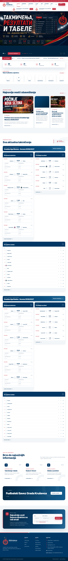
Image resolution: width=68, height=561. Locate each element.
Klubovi (37, 4)
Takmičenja (24, 4)
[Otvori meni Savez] (53, 4)
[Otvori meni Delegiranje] (34, 4)
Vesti (42, 4)
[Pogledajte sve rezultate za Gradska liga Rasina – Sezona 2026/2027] (63, 305)
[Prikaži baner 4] (29, 53)
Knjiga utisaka (38, 550)
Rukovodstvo (38, 542)
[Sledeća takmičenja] (64, 9)
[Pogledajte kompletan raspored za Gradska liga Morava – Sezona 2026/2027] (31, 155)
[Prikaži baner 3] (26, 53)
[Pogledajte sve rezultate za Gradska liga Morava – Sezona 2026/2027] (63, 155)
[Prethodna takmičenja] (4, 9)
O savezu (37, 540)
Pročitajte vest (7, 125)
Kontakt (60, 4)
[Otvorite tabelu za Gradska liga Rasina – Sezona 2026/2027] (63, 394)
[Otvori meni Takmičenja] (27, 4)
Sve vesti (61, 58)
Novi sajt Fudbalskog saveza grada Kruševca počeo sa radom (57, 114)
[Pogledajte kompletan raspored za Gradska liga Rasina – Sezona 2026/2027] (31, 305)
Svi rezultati (38, 192)
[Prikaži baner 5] (31, 53)
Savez (52, 4)
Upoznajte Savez (55, 493)
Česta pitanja (38, 548)
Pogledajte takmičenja (13, 53)
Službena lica (38, 544)
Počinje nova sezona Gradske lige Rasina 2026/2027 (42, 113)
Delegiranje (31, 4)
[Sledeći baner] (64, 53)
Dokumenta (47, 4)
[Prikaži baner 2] (24, 53)
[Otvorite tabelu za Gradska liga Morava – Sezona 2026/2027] (63, 244)
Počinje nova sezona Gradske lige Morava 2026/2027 (16, 119)
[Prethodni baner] (61, 53)
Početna (18, 4)
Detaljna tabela (7, 289)
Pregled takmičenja (57, 148)
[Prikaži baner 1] (22, 53)
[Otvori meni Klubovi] (39, 4)
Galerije (36, 546)
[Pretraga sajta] (57, 4)
